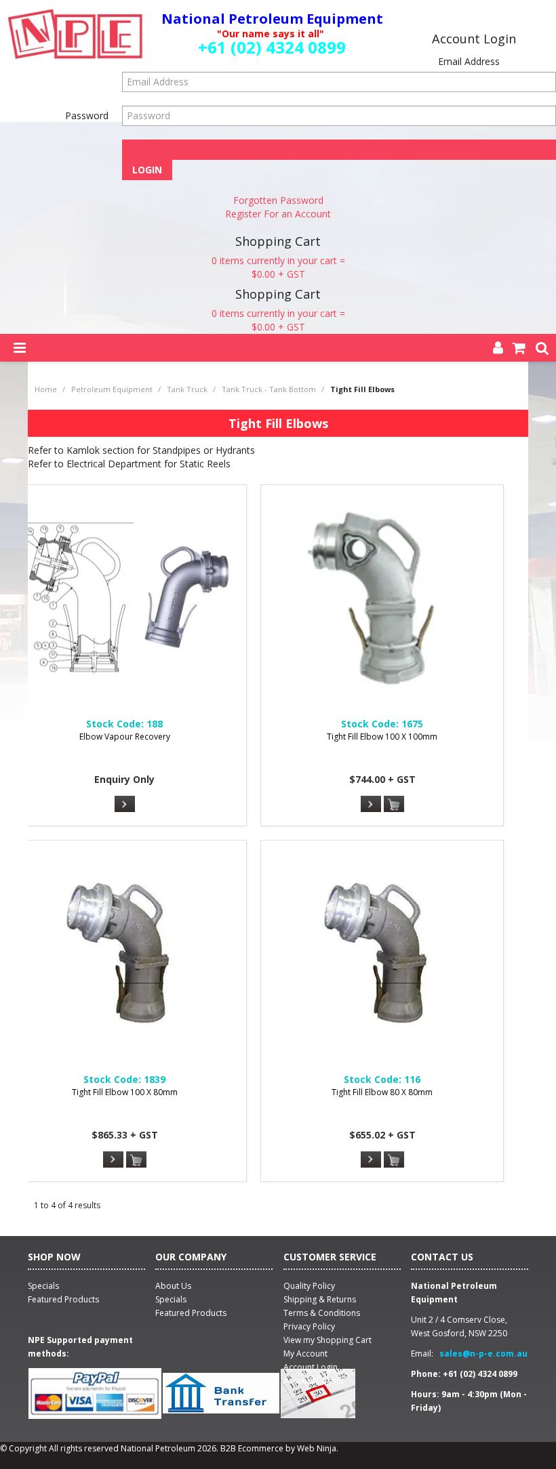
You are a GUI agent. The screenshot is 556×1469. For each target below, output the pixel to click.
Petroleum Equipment (112, 389)
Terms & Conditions (321, 1313)
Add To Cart (394, 804)
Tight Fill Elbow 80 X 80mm (382, 1092)
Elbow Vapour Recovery (124, 736)
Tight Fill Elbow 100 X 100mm (382, 736)
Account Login (310, 1367)
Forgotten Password (278, 200)
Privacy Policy (309, 1326)
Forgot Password (339, 148)
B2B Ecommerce (251, 1448)
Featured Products (190, 1313)
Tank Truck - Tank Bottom (269, 389)
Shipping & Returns (319, 1299)
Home (46, 389)
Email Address (469, 61)
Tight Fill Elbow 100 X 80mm (125, 1092)
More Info (125, 804)
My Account (305, 1353)
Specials (170, 1299)
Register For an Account (278, 213)
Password (86, 115)
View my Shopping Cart (327, 1340)
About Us (173, 1286)
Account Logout (313, 1380)
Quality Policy (309, 1286)
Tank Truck (187, 389)
